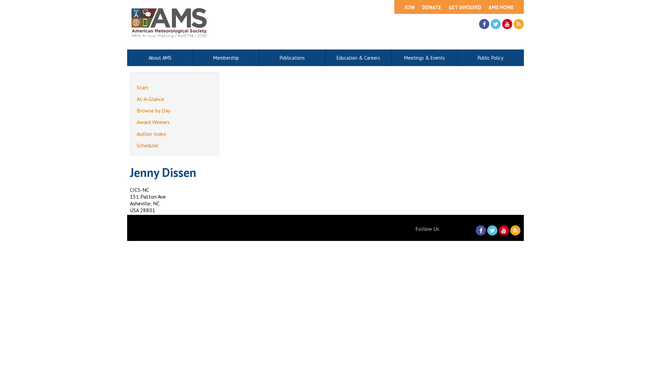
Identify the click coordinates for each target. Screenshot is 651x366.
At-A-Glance (150, 99)
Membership (226, 58)
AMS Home (501, 7)
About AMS (160, 58)
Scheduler (148, 145)
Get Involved (465, 7)
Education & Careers (358, 58)
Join (410, 7)
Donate (431, 7)
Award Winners (153, 122)
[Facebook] (484, 24)
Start (143, 87)
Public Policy (491, 58)
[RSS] (519, 24)
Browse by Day (153, 110)
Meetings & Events (424, 58)
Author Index (151, 133)
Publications (292, 58)
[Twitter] (496, 24)
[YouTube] (507, 24)
